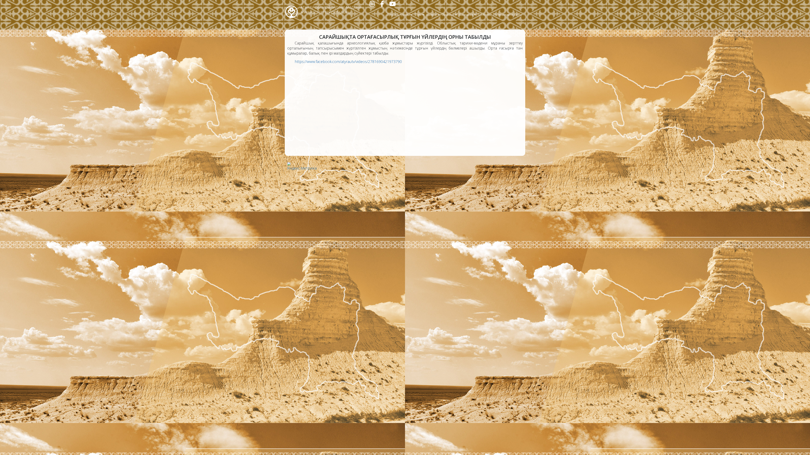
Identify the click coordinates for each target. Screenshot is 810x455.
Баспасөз (466, 14)
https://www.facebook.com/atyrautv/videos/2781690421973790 (348, 61)
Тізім (417, 14)
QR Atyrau (484, 14)
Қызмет (431, 14)
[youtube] (392, 4)
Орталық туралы (398, 14)
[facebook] (382, 4)
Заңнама (448, 14)
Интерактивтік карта (507, 14)
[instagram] (372, 4)
